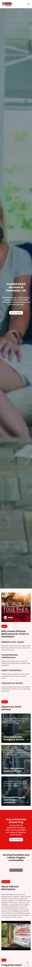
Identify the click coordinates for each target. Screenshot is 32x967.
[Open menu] (29, 4)
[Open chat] (27, 962)
